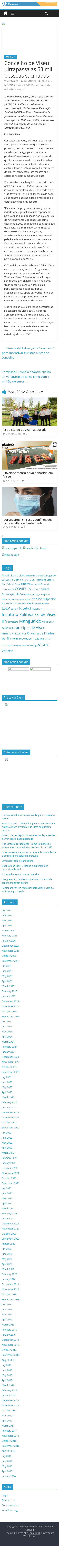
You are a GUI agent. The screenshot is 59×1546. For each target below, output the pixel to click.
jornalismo (13, 621)
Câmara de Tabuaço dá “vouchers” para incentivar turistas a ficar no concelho (28, 353)
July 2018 (6, 1365)
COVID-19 (28, 85)
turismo (7, 645)
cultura (35, 589)
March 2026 (8, 930)
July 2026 (6, 910)
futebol (25, 608)
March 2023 (8, 1097)
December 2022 (10, 1112)
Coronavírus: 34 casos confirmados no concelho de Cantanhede (27, 521)
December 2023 (10, 1056)
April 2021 (7, 1203)
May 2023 (7, 1087)
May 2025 (7, 976)
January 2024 (9, 1051)
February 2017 (9, 1430)
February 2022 (9, 1157)
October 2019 (9, 1294)
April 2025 (7, 981)
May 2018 (7, 1375)
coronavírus (8, 589)
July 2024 (6, 1021)
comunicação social (40, 584)
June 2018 (7, 1370)
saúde (39, 638)
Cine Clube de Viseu (11, 584)
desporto (45, 594)
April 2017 (7, 1420)
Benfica (39, 575)
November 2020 (10, 1228)
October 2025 (9, 955)
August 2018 (8, 1360)
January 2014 (9, 1476)
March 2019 (8, 1324)
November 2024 (10, 1006)
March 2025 (8, 986)
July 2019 (6, 1304)
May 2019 (7, 1314)
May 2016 (7, 1466)
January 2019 (9, 1334)
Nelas (23, 633)
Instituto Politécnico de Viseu (29, 614)
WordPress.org (10, 1510)
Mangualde (30, 621)
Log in (5, 1495)
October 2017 (9, 1410)
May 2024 (7, 1031)
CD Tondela (25, 580)
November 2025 (10, 950)
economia (6, 599)
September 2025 (10, 960)
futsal (35, 608)
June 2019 (7, 1309)
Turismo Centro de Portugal (25, 645)
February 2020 (9, 1274)
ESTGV (14, 608)
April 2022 (7, 1147)
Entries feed (8, 1500)
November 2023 (10, 1061)
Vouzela (7, 651)
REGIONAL (10, 57)
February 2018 (9, 1390)
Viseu (44, 644)
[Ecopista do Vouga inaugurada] (29, 399)
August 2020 (8, 1243)
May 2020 (7, 1258)
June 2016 (7, 1461)
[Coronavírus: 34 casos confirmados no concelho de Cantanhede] (29, 489)
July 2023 (6, 1077)
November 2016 (10, 1435)
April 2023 (7, 1092)
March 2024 (8, 1041)
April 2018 (7, 1380)
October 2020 (9, 1233)
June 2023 (7, 1082)
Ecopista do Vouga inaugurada (25, 430)
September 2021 (10, 1183)
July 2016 (6, 1456)
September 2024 (10, 1016)
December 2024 (10, 1001)
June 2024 (7, 1026)
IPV (5, 621)
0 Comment (46, 81)
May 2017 (7, 1415)
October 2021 (9, 1178)
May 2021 (7, 1198)
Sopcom (46, 639)
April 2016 (7, 1471)
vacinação (9, 89)
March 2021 (8, 1208)
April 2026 (7, 925)
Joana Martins (29, 81)
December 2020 (10, 1223)
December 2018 (10, 1339)
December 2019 (10, 1284)
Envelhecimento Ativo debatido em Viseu (28, 474)
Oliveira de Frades (40, 633)
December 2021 (10, 1168)
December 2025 (10, 945)
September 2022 (10, 1127)
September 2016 (10, 1445)
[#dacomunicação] (5, 13)
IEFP (40, 609)
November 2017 (10, 1405)
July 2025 (6, 965)
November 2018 (10, 1344)
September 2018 (10, 1354)
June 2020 (7, 1253)
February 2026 (9, 935)
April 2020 (7, 1264)
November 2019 (10, 1289)
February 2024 (9, 1046)
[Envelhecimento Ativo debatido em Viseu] (29, 442)
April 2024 (7, 1036)
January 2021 (9, 1218)
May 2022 (7, 1142)
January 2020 (9, 1279)
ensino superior (44, 599)
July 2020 (6, 1248)
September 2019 (10, 1299)
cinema (25, 584)
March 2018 (8, 1385)
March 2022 (8, 1152)
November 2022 (10, 1117)
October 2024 (9, 1011)
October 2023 (9, 1066)
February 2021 (9, 1213)
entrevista (6, 603)
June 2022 (7, 1137)
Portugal (14, 638)
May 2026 (7, 920)
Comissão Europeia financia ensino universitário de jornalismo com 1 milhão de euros (26, 376)
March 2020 (8, 1269)
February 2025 (9, 991)
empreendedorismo (21, 599)
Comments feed (10, 1505)
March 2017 (8, 1425)
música (7, 633)
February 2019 (9, 1329)
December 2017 (10, 1400)
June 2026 (7, 915)
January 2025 (9, 996)
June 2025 (7, 970)
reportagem (26, 638)
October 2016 (9, 1440)
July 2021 (6, 1188)
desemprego (34, 594)
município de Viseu (43, 85)
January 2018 (9, 1395)
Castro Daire (13, 579)
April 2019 (7, 1319)
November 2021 (10, 1173)
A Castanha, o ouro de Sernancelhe (20, 874)
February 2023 (9, 1102)
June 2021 (7, 1193)
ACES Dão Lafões (15, 85)
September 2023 (10, 1072)
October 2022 (9, 1122)
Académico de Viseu (13, 575)
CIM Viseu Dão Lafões (43, 579)
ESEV (6, 608)
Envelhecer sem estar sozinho (18, 860)
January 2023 (9, 1107)
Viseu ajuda (20, 89)
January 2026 (9, 940)
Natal (17, 633)
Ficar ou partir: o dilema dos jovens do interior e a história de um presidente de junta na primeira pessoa (28, 827)
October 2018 (9, 1349)
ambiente (30, 575)
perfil (6, 638)
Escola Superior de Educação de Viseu (30, 603)
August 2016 (8, 1450)
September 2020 (10, 1238)
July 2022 (6, 1132)
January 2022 (9, 1162)
